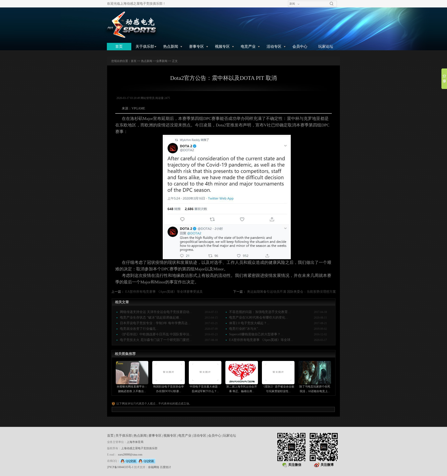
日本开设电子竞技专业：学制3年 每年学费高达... (155, 323)
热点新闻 (170, 46)
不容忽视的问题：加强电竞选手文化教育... (260, 312)
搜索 (331, 4)
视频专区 (222, 46)
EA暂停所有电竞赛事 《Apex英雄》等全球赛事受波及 (164, 291)
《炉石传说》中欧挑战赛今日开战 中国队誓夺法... (156, 334)
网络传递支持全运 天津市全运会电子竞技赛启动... (156, 312)
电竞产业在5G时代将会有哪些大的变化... (258, 317)
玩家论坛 (325, 46)
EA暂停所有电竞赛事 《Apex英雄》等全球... (261, 340)
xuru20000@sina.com (130, 454)
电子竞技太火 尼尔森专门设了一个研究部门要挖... (156, 340)
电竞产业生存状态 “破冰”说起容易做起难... (151, 317)
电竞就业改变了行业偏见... (139, 328)
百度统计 (165, 467)
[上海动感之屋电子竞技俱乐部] (131, 24)
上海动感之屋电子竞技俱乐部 (139, 448)
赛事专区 (196, 46)
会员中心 (299, 46)
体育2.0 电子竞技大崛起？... (249, 323)
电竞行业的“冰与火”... (245, 328)
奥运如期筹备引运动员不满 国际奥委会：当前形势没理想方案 (291, 291)
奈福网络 (153, 467)
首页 (119, 46)
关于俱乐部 (144, 46)
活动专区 (274, 46)
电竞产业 (248, 46)
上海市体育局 (135, 442)
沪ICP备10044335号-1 (120, 467)
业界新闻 (161, 61)
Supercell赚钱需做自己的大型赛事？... (256, 334)
